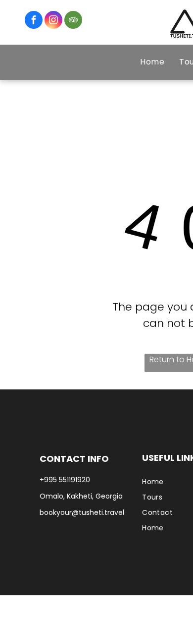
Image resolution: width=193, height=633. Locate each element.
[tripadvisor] (73, 21)
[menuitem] (152, 62)
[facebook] (34, 21)
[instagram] (53, 21)
